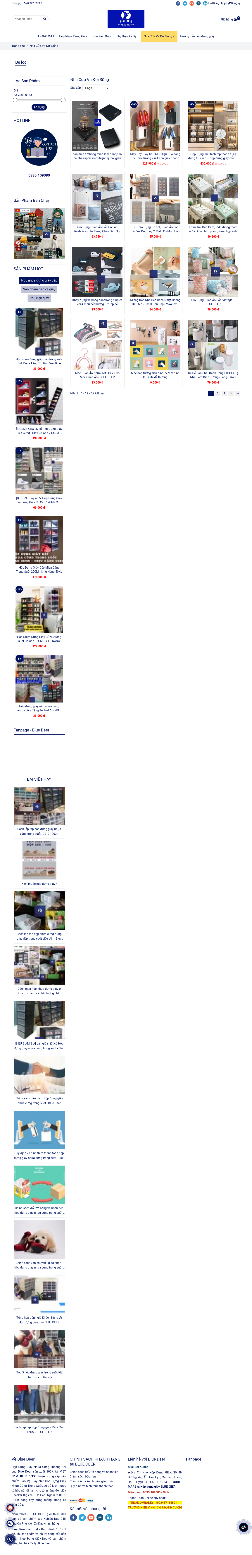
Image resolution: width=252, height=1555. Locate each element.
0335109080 (34, 3)
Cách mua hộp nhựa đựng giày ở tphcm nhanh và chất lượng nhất (39, 991)
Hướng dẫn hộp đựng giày (197, 36)
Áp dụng (39, 107)
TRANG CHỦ (46, 36)
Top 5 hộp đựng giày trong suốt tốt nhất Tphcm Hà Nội (39, 1375)
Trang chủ (18, 46)
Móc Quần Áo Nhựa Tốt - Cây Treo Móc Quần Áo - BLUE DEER (97, 375)
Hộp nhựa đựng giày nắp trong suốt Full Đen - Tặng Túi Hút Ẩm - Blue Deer (39, 361)
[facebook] (179, 3)
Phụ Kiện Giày (102, 36)
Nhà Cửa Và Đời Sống (158, 36)
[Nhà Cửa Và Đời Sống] (126, 19)
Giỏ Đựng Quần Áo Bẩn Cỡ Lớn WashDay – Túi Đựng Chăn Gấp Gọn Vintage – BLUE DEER (97, 229)
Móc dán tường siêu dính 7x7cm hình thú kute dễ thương (155, 375)
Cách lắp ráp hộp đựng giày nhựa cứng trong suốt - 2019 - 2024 (39, 831)
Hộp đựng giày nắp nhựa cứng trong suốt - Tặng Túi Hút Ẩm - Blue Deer (39, 708)
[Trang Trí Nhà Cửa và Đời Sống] (97, 126)
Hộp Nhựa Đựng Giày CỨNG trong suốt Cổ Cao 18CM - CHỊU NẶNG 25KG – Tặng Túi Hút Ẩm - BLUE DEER (39, 639)
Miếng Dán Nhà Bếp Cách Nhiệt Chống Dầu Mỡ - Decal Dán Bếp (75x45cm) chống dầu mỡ (155, 302)
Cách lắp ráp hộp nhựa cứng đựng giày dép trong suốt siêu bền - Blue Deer (39, 936)
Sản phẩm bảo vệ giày (39, 289)
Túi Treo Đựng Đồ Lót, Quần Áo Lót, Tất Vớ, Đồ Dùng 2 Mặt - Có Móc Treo (155, 229)
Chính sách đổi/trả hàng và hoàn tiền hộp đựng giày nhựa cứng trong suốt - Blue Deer (39, 1210)
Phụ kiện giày (39, 298)
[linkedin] (206, 3)
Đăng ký (235, 3)
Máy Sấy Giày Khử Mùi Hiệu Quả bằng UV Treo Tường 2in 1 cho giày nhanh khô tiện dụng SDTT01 (155, 156)
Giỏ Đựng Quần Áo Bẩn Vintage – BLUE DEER (213, 302)
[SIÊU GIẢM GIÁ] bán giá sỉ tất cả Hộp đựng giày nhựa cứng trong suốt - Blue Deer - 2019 (39, 1046)
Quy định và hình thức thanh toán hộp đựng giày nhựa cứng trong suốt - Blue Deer (39, 1155)
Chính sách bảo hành (83, 1476)
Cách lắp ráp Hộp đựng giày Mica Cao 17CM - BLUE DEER (39, 1429)
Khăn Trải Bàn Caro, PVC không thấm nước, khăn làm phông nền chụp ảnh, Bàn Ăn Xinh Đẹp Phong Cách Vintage (213, 229)
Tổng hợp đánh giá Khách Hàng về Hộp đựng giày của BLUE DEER (39, 1320)
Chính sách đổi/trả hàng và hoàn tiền (94, 1472)
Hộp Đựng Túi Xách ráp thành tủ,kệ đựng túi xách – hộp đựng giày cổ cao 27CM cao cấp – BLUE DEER (213, 156)
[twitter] (186, 3)
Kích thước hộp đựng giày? (39, 884)
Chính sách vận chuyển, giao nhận (92, 1481)
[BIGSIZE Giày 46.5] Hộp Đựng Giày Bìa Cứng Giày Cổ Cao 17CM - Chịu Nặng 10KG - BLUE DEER (39, 500)
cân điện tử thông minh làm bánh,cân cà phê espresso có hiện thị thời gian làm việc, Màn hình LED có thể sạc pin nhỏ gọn (97, 156)
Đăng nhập (219, 3)
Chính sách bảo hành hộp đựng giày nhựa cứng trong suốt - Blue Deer (39, 1101)
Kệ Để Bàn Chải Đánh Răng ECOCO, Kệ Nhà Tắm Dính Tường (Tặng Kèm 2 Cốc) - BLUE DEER (213, 375)
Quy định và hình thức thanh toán (91, 1486)
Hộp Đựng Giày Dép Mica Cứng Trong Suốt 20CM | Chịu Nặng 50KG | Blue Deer (39, 570)
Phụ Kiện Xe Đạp (127, 36)
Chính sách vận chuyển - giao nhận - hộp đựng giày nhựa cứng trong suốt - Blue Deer (39, 1265)
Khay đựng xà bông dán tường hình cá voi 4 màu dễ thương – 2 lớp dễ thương (97, 302)
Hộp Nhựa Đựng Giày (73, 36)
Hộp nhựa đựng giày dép (39, 280)
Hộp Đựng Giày (55, 1481)
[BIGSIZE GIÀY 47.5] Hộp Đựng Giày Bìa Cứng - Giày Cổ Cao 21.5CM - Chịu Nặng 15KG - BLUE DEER (39, 431)
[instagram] (199, 3)
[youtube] (192, 3)
